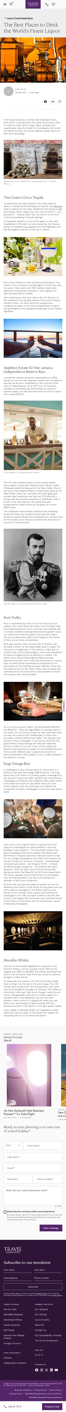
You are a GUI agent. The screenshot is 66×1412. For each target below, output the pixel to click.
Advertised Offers (13, 1319)
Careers (8, 1357)
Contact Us (40, 1330)
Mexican (58, 206)
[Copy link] (53, 102)
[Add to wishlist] (59, 101)
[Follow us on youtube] (56, 1370)
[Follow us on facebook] (37, 1370)
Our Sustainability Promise (48, 1335)
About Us (39, 1325)
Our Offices (41, 1314)
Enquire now (52, 1406)
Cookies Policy (15, 1394)
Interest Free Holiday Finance (14, 1336)
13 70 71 (47, 4)
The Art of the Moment (46, 1340)
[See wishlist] (53, 4)
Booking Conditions (23, 1390)
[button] (51, 1228)
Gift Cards (9, 1330)
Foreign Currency (12, 1343)
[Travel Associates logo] (13, 1253)
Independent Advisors (15, 1363)
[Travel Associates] (33, 4)
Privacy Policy (57, 1295)
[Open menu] (5, 4)
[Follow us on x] (46, 1370)
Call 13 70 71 (15, 1406)
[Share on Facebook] (45, 102)
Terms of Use (41, 1293)
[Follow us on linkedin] (51, 1370)
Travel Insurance (12, 1325)
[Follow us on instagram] (41, 1370)
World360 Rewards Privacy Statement (45, 1397)
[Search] (11, 4)
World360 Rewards (13, 1314)
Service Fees (10, 1309)
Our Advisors (41, 1309)
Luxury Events (42, 1319)
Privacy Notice (40, 1390)
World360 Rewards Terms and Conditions (43, 1394)
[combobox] (13, 1146)
